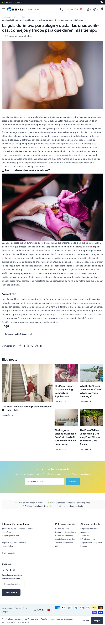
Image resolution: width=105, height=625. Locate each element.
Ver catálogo (3, 9)
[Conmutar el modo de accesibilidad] (102, 2)
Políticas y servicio (65, 524)
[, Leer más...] (88, 9)
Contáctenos (85, 532)
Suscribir (73, 481)
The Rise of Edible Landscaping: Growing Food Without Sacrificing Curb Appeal (91, 431)
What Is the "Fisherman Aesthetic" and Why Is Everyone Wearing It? (91, 385)
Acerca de (84, 536)
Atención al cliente (90, 524)
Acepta (97, 620)
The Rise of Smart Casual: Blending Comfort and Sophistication (66, 385)
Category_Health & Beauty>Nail (18, 334)
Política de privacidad (64, 536)
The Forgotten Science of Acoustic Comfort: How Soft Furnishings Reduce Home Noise (66, 431)
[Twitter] (14, 570)
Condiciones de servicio (65, 539)
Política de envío (62, 529)
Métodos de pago (87, 539)
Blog (23, 17)
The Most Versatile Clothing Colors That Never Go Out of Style (27, 392)
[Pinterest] (7, 570)
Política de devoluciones (65, 532)
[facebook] (10, 570)
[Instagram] (3, 570)
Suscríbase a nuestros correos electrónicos (12, 577)
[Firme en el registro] (95, 9)
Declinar (85, 620)
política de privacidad (19, 622)
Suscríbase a (11, 592)
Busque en (61, 9)
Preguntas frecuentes (89, 529)
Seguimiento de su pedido (91, 542)
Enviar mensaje (8, 553)
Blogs (16, 17)
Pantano (83, 546)
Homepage (6, 17)
